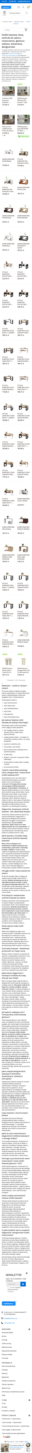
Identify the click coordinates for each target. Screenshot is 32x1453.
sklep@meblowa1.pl (24, 1)
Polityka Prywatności (9, 1381)
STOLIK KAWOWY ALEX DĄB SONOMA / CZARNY (8, 388)
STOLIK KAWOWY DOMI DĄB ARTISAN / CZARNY (8, 473)
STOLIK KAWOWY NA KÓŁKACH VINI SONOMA (23, 162)
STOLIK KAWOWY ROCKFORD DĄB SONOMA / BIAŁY (8, 276)
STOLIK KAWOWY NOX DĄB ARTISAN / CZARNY (23, 586)
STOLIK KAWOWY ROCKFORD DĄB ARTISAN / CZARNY (8, 304)
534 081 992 (12, 1)
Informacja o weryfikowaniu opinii (13, 1392)
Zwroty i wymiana (7, 1384)
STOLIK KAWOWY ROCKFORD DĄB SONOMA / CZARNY (23, 304)
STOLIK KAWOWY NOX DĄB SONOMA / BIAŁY (8, 643)
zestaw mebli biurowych (14, 1261)
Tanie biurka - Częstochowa (11, 1419)
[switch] (28, 1450)
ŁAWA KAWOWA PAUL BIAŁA (8, 528)
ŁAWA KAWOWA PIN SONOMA (23, 217)
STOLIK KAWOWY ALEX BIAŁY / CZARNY (8, 331)
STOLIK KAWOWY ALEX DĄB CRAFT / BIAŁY (23, 388)
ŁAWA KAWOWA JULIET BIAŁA (23, 500)
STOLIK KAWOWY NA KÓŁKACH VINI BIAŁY (8, 190)
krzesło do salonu (13, 1246)
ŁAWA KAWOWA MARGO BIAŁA (23, 641)
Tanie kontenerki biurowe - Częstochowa (15, 1426)
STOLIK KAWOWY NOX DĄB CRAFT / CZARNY (8, 615)
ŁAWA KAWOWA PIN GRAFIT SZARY (23, 246)
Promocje (5, 1358)
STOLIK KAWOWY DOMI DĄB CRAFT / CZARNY (23, 445)
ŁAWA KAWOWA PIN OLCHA (23, 188)
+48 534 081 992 (9, 1323)
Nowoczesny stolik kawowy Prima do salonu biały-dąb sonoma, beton (7, 131)
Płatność (5, 1373)
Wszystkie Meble (7, 1333)
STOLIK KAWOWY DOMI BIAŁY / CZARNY (8, 416)
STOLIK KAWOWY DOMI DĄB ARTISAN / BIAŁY (23, 473)
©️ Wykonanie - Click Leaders (16, 1442)
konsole (9, 55)
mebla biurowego (19, 1205)
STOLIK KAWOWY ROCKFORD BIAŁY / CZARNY (23, 275)
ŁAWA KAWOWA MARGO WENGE (23, 528)
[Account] (23, 7)
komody (15, 55)
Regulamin (5, 1377)
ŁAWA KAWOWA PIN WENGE (8, 217)
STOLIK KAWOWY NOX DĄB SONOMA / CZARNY (23, 615)
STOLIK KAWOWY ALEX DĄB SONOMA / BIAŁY (23, 360)
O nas (4, 1403)
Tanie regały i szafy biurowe (11, 1430)
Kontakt (4, 1407)
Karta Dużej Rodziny (8, 1366)
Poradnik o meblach (8, 1411)
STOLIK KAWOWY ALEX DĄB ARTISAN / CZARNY (23, 332)
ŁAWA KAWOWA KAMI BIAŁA (8, 160)
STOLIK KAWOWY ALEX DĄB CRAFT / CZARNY (8, 360)
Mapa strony (6, 1388)
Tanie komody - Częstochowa (11, 1422)
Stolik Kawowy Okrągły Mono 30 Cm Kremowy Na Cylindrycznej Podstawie (23, 672)
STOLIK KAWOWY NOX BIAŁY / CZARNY (8, 585)
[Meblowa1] (6, 7)
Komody (4, 1340)
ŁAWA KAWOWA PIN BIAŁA (8, 245)
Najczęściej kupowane (9, 1351)
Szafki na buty (6, 1344)
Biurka (4, 1336)
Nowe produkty (7, 1354)
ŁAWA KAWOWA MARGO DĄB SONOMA (8, 557)
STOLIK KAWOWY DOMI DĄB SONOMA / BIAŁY (8, 445)
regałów (21, 1263)
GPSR (3, 1395)
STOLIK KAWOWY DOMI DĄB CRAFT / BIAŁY (8, 502)
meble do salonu (12, 53)
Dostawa (5, 1370)
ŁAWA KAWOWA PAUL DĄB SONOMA (23, 557)
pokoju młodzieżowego (11, 1208)
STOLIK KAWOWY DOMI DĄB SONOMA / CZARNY (23, 417)
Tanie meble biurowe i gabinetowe (13, 1433)
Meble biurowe (7, 1347)
